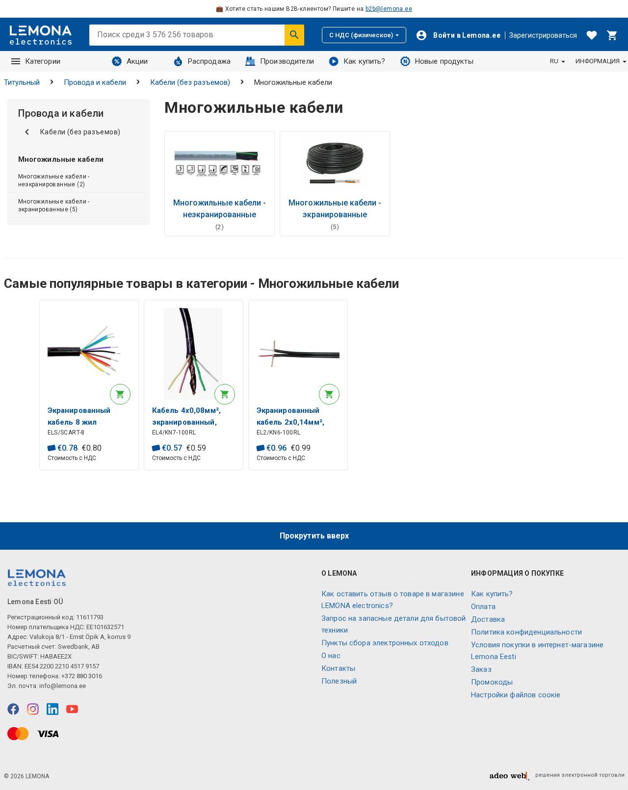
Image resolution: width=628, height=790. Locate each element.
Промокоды (492, 682)
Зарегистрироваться (543, 35)
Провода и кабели (95, 82)
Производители (287, 61)
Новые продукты (444, 61)
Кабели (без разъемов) (190, 82)
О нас (330, 655)
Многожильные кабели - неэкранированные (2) (54, 180)
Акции (137, 61)
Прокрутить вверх (314, 535)
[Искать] (294, 35)
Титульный (22, 82)
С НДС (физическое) (361, 35)
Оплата (483, 606)
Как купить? (364, 61)
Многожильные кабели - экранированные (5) (54, 205)
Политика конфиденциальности (526, 632)
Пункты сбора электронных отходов (384, 642)
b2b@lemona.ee (389, 8)
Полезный (339, 681)
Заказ (481, 669)
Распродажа (209, 61)
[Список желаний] (592, 35)
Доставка (488, 619)
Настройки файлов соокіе (515, 694)
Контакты (338, 668)
